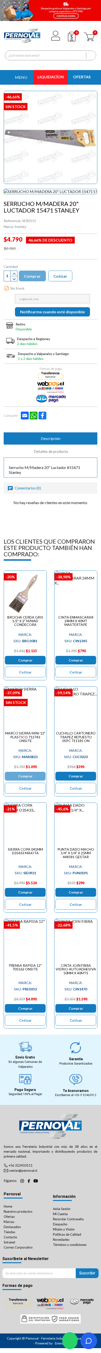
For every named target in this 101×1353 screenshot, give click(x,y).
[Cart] (89, 35)
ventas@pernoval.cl (23, 1170)
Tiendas (9, 1232)
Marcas (9, 1222)
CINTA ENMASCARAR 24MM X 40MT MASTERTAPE (75, 621)
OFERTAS (82, 76)
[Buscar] (91, 55)
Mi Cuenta (60, 1214)
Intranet (9, 1242)
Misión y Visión (64, 1229)
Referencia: (12, 221)
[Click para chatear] (69, 1340)
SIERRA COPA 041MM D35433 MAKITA (25, 851)
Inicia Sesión (61, 1209)
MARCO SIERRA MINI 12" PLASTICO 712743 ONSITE (25, 737)
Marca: (9, 226)
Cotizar (60, 276)
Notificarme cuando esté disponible (52, 311)
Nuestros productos (18, 1211)
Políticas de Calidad (67, 1234)
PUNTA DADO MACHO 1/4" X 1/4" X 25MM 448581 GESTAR (75, 853)
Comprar (32, 276)
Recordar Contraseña (68, 1219)
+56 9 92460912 (85, 1095)
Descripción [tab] (50, 438)
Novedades (61, 1239)
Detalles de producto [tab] (51, 451)
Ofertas (9, 1217)
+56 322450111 (21, 1165)
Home (8, 1206)
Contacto (10, 1237)
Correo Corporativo (18, 1247)
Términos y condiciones (70, 1245)
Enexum (61, 1343)
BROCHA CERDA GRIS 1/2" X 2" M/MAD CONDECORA (25, 621)
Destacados (12, 1227)
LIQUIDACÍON (51, 76)
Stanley (20, 226)
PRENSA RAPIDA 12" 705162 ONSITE (25, 967)
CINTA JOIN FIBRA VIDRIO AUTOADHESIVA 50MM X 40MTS (76, 969)
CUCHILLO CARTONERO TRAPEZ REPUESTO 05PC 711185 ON (76, 737)
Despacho (60, 1224)
